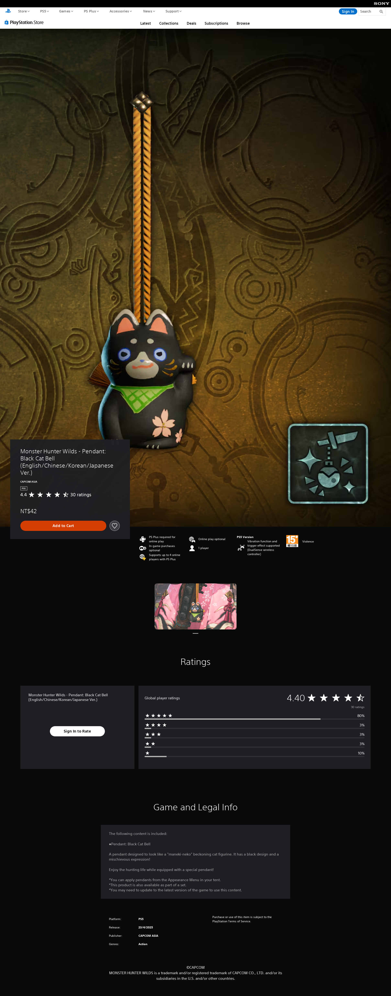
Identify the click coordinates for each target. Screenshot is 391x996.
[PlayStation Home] (8, 11)
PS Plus (90, 11)
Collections (168, 23)
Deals (191, 23)
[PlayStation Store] (25, 22)
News (147, 11)
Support (172, 11)
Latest (145, 23)
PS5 (43, 11)
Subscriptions (216, 23)
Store (22, 11)
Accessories (119, 11)
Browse (243, 23)
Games (64, 11)
